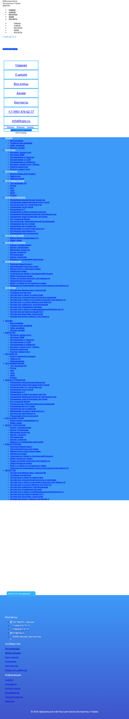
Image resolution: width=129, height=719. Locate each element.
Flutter (13, 186)
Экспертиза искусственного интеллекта (29, 316)
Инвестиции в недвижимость (24, 238)
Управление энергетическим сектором (28, 216)
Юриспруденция (13, 262)
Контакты (13, 19)
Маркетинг (10, 150)
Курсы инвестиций (14, 236)
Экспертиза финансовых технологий (28, 290)
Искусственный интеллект (23, 174)
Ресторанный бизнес (20, 219)
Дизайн (9, 138)
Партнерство (11, 666)
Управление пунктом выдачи (24, 233)
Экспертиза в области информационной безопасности (36, 309)
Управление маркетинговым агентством (29, 202)
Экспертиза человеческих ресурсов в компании (33, 297)
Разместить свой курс (16, 670)
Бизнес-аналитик (18, 257)
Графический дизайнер (21, 143)
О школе (21, 74)
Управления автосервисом (23, 226)
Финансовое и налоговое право (25, 269)
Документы (11, 684)
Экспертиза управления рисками (26, 307)
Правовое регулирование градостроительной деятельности (39, 285)
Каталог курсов (12, 688)
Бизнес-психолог (18, 252)
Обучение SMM (17, 155)
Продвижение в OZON (20, 159)
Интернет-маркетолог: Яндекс (25, 164)
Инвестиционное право (21, 276)
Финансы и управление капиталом (26, 259)
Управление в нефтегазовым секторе (28, 212)
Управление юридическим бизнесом (27, 200)
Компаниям (10, 661)
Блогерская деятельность (23, 231)
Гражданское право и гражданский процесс (31, 273)
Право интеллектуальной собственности (30, 278)
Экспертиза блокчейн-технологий (26, 314)
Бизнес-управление (19, 247)
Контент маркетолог (20, 169)
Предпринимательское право (24, 266)
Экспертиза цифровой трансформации (29, 304)
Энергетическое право (21, 281)
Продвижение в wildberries (22, 162)
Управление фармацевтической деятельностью (33, 214)
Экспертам (10, 288)
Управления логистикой (21, 207)
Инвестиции (16, 240)
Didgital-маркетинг (19, 167)
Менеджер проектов (20, 250)
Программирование (14, 181)
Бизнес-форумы (13, 653)
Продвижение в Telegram (22, 157)
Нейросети (15, 176)
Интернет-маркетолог (20, 152)
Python (13, 195)
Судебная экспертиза (20, 292)
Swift (12, 193)
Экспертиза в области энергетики (26, 295)
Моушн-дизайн (17, 148)
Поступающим (12, 648)
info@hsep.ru (21, 121)
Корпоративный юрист (21, 264)
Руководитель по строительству (26, 205)
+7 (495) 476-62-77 (21, 111)
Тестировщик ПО (18, 183)
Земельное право (18, 271)
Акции (11, 17)
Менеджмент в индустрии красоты (27, 228)
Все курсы (13, 14)
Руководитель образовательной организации (32, 221)
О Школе (12, 12)
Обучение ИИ (11, 172)
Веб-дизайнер (16, 140)
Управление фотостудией (22, 224)
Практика (9, 701)
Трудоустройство (14, 697)
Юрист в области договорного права (28, 283)
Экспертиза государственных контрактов (30, 302)
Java (12, 190)
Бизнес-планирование (20, 245)
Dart (12, 188)
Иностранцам (12, 657)
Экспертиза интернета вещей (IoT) (27, 312)
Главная (12, 10)
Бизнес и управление (15, 198)
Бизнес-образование (15, 243)
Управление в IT (17, 209)
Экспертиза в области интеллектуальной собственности (37, 300)
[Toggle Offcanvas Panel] (21, 52)
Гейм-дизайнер (17, 145)
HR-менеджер (16, 254)
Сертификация (12, 692)
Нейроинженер (17, 178)
